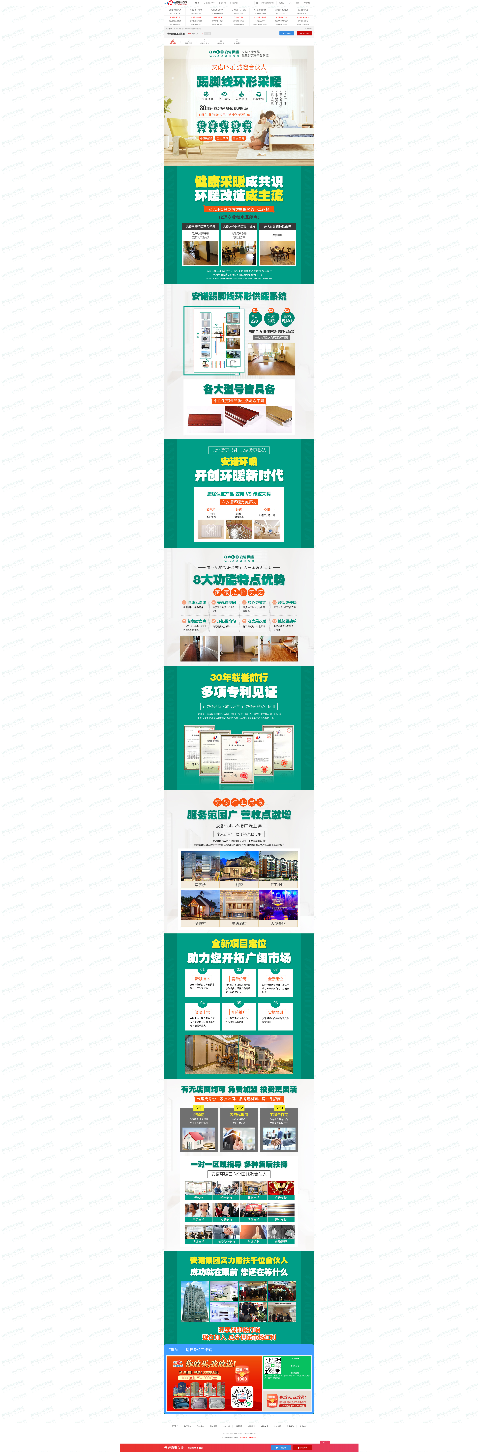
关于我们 (174, 1426)
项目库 (181, 29)
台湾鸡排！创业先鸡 (239, 10)
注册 (297, 3)
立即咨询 (288, 33)
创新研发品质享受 (303, 24)
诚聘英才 (264, 1426)
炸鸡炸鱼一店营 (217, 21)
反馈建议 (303, 1426)
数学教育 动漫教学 (217, 10)
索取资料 (306, 33)
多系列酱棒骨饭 (217, 14)
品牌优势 (200, 1426)
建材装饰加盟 (189, 29)
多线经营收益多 (196, 14)
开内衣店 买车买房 (260, 10)
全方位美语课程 (303, 21)
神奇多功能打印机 (281, 14)
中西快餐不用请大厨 (281, 21)
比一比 (207, 34)
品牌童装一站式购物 (281, 10)
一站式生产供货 (217, 24)
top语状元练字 (260, 21)
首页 (175, 29)
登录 (290, 3)
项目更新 (251, 1426)
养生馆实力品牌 (281, 24)
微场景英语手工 (303, 10)
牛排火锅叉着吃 (196, 24)
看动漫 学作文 (238, 14)
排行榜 (223, 3)
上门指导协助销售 (260, 14)
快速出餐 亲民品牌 (175, 10)
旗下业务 (187, 1426)
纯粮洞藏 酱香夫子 (303, 14)
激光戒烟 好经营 (238, 21)
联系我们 (290, 1426)
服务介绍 (226, 1426)
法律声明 (277, 1426)
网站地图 (213, 1426)
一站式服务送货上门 (260, 24)
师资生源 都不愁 (175, 14)
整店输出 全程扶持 (175, 21)
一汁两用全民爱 (175, 24)
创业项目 (235, 3)
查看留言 (239, 1426)
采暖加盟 (198, 29)
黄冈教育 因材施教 (196, 21)
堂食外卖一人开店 (196, 10)
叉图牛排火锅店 (239, 24)
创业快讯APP (210, 3)
